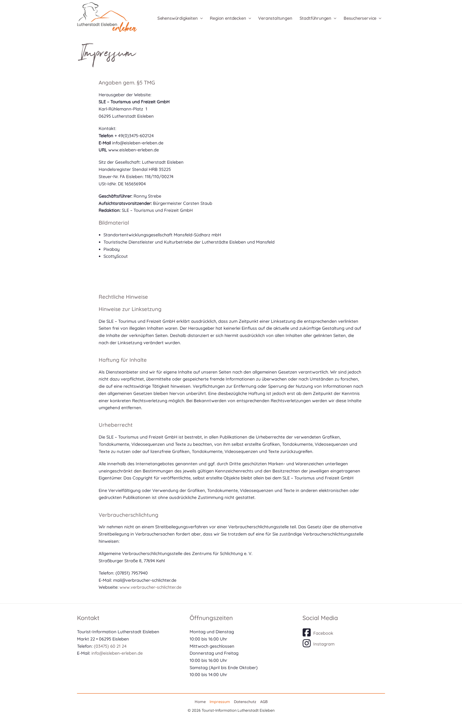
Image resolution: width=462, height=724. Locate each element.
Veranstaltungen (275, 18)
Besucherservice (360, 18)
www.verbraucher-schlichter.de (150, 587)
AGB (264, 701)
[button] (200, 18)
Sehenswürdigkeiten (177, 18)
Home (200, 701)
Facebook (323, 633)
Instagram (323, 644)
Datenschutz (245, 701)
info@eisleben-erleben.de (117, 653)
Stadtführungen (315, 18)
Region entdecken (228, 18)
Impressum (220, 701)
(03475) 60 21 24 (110, 646)
